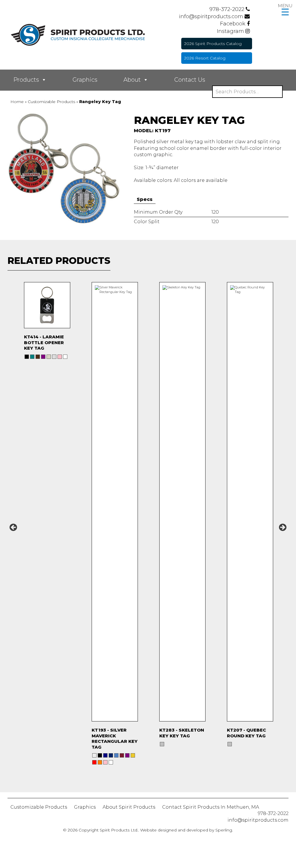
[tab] (145, 199)
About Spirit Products (129, 807)
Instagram (231, 31)
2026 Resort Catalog (204, 58)
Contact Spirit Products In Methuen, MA (210, 807)
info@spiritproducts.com (212, 16)
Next (282, 527)
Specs (145, 199)
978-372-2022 (227, 9)
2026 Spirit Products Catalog (213, 43)
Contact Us (189, 79)
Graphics (85, 79)
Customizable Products (38, 807)
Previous (13, 527)
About (132, 79)
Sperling (223, 830)
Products (26, 79)
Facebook (233, 23)
